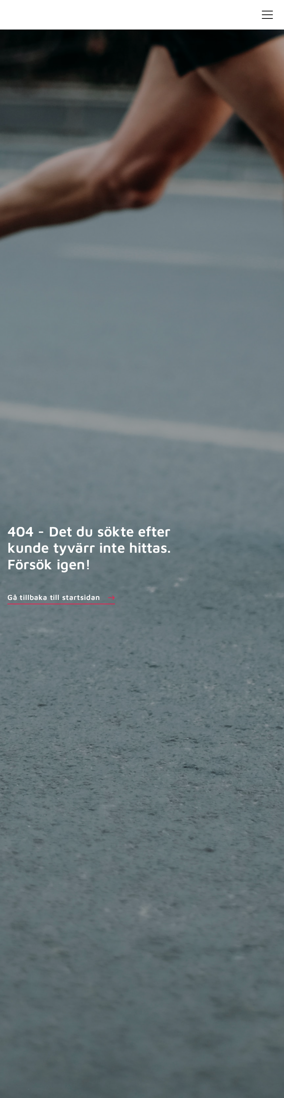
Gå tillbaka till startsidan (53, 597)
